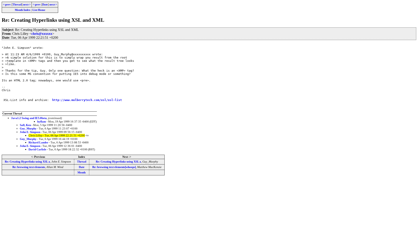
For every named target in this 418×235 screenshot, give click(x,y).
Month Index (22, 10)
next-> (27, 4)
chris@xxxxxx (41, 33)
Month (82, 172)
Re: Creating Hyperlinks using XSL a (27, 161)
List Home (38, 10)
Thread (17, 4)
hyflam (41, 121)
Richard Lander (38, 142)
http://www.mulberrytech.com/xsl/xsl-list (87, 100)
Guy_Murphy (28, 128)
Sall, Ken (25, 125)
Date (45, 4)
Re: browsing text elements (28, 167)
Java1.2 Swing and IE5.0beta (29, 118)
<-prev (7, 4)
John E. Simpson (30, 132)
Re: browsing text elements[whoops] (114, 167)
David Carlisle (37, 149)
